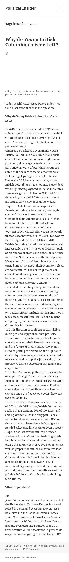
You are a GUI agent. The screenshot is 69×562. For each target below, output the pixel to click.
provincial (31, 545)
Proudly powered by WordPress (21, 557)
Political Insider (20, 8)
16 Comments (32, 548)
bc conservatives (49, 545)
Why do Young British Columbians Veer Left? (31, 42)
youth (17, 548)
